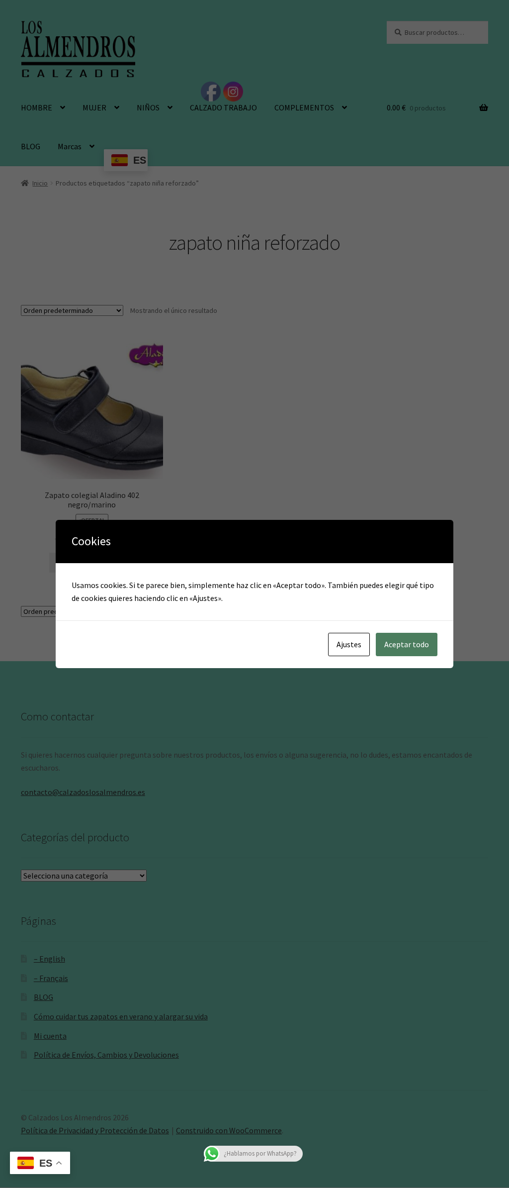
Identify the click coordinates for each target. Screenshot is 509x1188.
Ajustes (349, 644)
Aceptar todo (406, 644)
